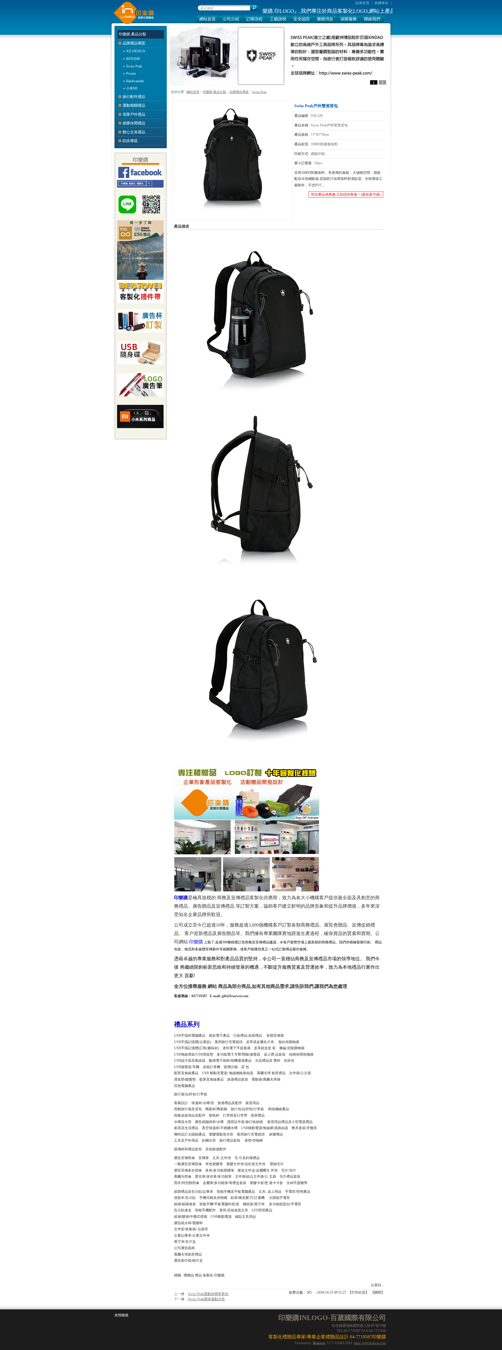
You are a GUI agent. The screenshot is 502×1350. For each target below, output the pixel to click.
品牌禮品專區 (239, 92)
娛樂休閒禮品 (134, 123)
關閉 (377, 1292)
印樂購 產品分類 (214, 92)
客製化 (208, 1275)
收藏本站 (381, 3)
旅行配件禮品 (134, 96)
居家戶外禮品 (134, 114)
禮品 (198, 1275)
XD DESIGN (135, 51)
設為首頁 (362, 3)
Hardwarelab (135, 81)
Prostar (131, 73)
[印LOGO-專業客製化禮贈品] (132, 24)
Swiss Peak (259, 92)
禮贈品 (189, 1275)
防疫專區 (130, 141)
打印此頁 (358, 1292)
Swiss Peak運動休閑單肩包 (208, 1294)
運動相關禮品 (134, 105)
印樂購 (219, 1275)
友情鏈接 (121, 1315)
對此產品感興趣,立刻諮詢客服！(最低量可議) (346, 194)
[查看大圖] (233, 161)
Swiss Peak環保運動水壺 (206, 1299)
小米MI (131, 88)
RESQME (133, 59)
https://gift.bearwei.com (370, 1343)
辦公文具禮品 (134, 132)
